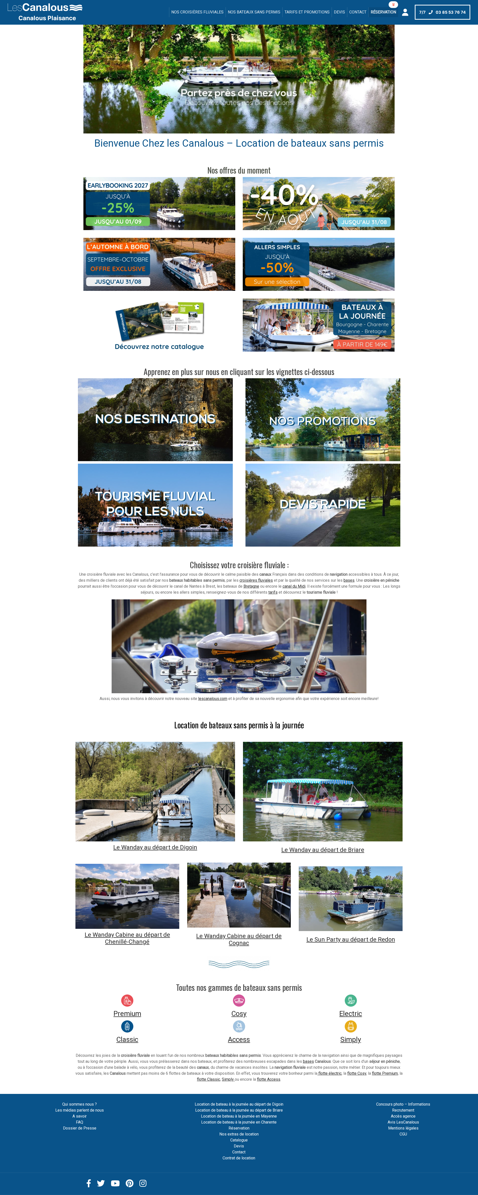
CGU (403, 1134)
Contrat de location (239, 1158)
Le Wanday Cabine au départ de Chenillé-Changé (127, 938)
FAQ (79, 1122)
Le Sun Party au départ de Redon (350, 939)
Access (239, 1039)
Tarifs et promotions (307, 12)
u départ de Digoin (172, 847)
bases (349, 580)
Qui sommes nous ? (79, 1104)
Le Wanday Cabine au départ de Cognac (239, 940)
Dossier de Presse (79, 1128)
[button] (106, 79)
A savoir (79, 1116)
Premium (127, 1013)
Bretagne (251, 586)
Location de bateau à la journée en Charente (239, 1122)
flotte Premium (385, 1073)
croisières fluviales (256, 580)
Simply (350, 1039)
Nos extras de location (239, 1134)
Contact (357, 12)
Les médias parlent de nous (79, 1110)
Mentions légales (403, 1128)
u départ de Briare (339, 849)
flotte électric (329, 1073)
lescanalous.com (212, 698)
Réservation (383, 12)
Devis (339, 12)
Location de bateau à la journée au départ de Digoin (239, 1104)
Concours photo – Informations (403, 1104)
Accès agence (403, 1116)
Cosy (238, 1013)
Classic (127, 1039)
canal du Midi (294, 586)
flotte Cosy (356, 1073)
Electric (350, 1013)
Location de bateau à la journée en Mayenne (239, 1116)
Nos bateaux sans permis (254, 12)
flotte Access (268, 1079)
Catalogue (239, 1140)
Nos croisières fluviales (197, 12)
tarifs (273, 592)
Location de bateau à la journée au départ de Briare (239, 1110)
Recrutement (403, 1110)
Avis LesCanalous (403, 1122)
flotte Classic (208, 1079)
